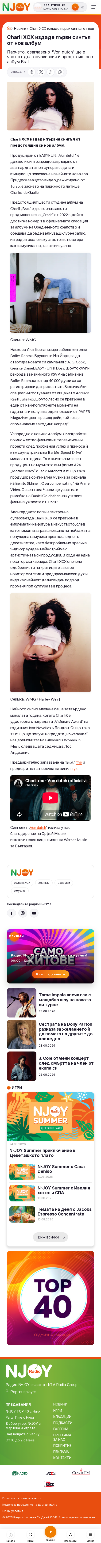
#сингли (44, 882)
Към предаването (50, 974)
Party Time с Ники (20, 1417)
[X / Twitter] (41, 72)
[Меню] (94, 7)
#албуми (64, 882)
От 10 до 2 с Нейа (20, 1440)
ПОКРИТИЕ (62, 1446)
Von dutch (38, 827)
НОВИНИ (60, 1404)
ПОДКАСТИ (62, 1423)
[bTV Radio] (20, 1472)
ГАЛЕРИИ (60, 1429)
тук (79, 762)
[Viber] (50, 72)
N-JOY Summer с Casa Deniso (61, 1169)
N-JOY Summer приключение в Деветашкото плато (42, 1153)
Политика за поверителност (21, 1498)
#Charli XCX (22, 882)
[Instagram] (22, 913)
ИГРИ (57, 1411)
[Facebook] (32, 72)
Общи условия (12, 1511)
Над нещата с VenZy (22, 1434)
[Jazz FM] (50, 1472)
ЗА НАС (59, 1439)
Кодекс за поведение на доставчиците (29, 1504)
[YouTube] (34, 913)
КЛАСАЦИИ (62, 1417)
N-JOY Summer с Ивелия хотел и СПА (64, 1190)
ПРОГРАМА (62, 1435)
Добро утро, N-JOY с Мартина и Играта (23, 1425)
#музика (20, 890)
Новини (20, 28)
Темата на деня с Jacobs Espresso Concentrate (65, 1212)
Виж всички (48, 1237)
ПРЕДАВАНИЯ (18, 1404)
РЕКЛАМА (61, 1452)
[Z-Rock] (50, 1484)
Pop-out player (23, 1392)
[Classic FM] (81, 1472)
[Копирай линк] (60, 72)
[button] (83, 7)
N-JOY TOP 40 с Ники (23, 1411)
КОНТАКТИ (62, 1458)
